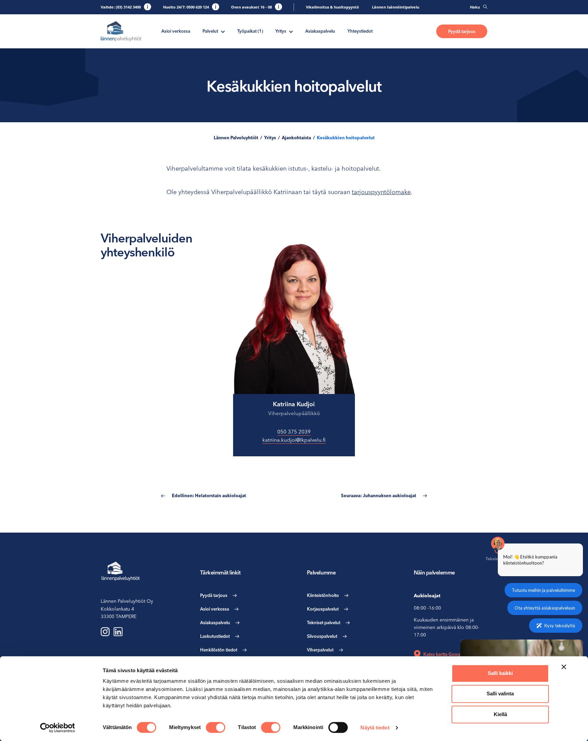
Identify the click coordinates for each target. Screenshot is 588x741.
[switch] (215, 727)
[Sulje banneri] (563, 666)
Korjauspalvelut (323, 609)
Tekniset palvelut (323, 622)
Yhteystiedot (360, 31)
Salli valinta (500, 694)
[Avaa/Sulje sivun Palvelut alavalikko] (223, 31)
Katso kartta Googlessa (446, 654)
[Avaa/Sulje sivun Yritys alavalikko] (291, 31)
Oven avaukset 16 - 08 (251, 7)
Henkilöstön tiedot (218, 649)
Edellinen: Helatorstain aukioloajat (209, 495)
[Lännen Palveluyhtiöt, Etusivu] (121, 31)
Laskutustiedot (215, 636)
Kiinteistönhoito (323, 595)
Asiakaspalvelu (320, 31)
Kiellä (500, 714)
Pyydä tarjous (461, 31)
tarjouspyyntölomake (381, 192)
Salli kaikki (500, 673)
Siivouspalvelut (322, 636)
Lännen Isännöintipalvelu (395, 7)
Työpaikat (250, 31)
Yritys (280, 31)
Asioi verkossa (175, 31)
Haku (475, 7)
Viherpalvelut (320, 649)
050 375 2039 (294, 431)
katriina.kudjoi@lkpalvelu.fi (294, 440)
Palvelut (210, 31)
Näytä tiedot (374, 727)
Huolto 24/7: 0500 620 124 (186, 7)
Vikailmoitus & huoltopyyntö (332, 7)
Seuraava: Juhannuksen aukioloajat (378, 495)
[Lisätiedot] (147, 6)
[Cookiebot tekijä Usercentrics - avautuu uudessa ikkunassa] (57, 728)
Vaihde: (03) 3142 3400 (121, 7)
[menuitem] (175, 31)
